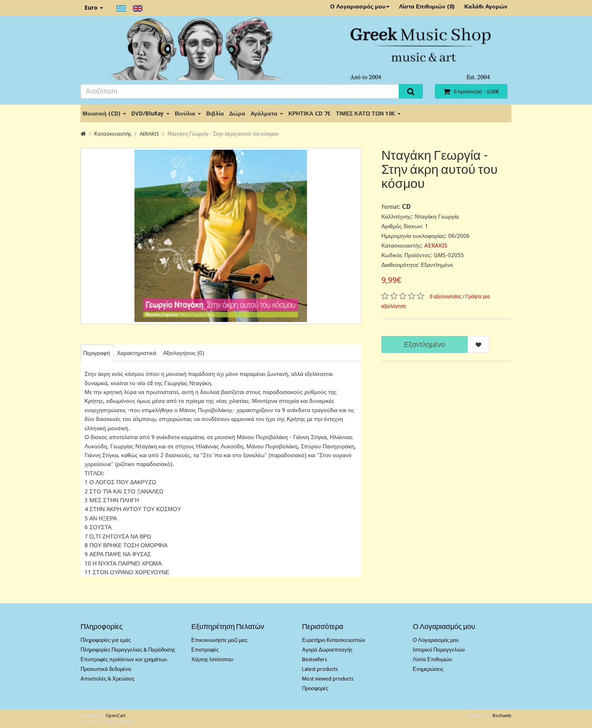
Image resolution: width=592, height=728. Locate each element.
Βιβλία (215, 113)
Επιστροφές (205, 650)
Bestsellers (314, 659)
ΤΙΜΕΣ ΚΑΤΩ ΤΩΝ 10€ (366, 113)
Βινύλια (186, 113)
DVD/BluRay (148, 113)
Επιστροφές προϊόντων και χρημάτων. (124, 659)
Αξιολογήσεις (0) (183, 353)
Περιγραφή (96, 353)
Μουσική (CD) (102, 113)
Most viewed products (328, 679)
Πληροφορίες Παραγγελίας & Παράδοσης (128, 650)
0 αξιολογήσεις (446, 296)
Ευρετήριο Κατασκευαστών (333, 640)
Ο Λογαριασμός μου (357, 6)
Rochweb (502, 715)
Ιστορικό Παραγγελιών (439, 650)
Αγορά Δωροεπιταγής (327, 650)
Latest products (320, 669)
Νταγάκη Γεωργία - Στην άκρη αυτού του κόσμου (223, 134)
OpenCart (116, 715)
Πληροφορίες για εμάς (106, 640)
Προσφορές (315, 688)
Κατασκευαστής (112, 134)
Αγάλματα (264, 113)
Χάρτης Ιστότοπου (212, 659)
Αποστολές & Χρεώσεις (108, 679)
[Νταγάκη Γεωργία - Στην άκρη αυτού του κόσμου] (221, 236)
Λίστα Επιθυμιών (432, 659)
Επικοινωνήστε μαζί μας (219, 640)
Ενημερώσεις (428, 669)
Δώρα (237, 113)
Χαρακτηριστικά (136, 353)
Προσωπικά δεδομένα (106, 669)
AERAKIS (149, 134)
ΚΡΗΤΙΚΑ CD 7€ (309, 113)
